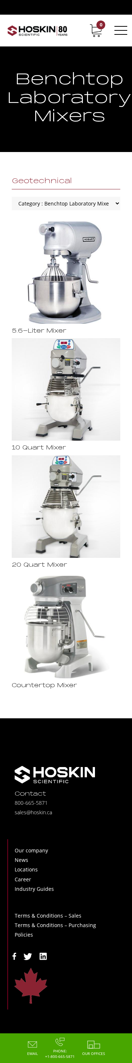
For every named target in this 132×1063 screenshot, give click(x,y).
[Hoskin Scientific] (37, 30)
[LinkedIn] (43, 955)
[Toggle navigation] (119, 30)
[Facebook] (14, 955)
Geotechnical (42, 181)
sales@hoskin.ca (33, 812)
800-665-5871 (31, 802)
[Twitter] (27, 955)
